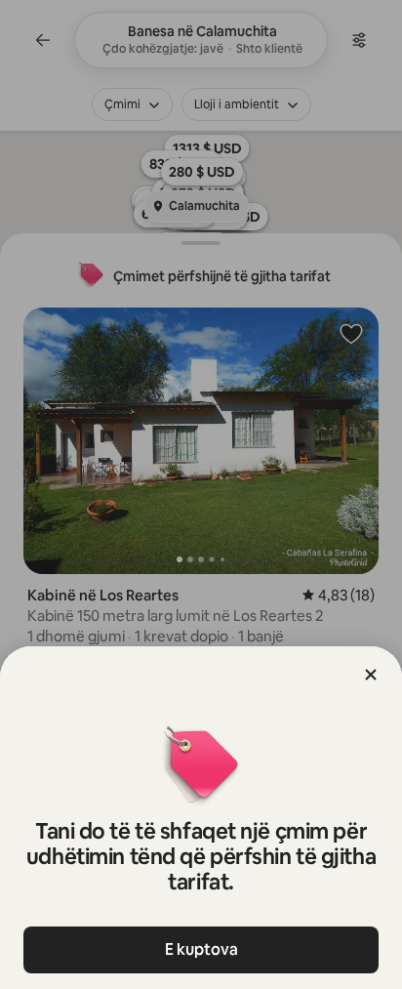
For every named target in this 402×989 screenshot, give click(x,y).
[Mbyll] (371, 674)
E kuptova (201, 949)
